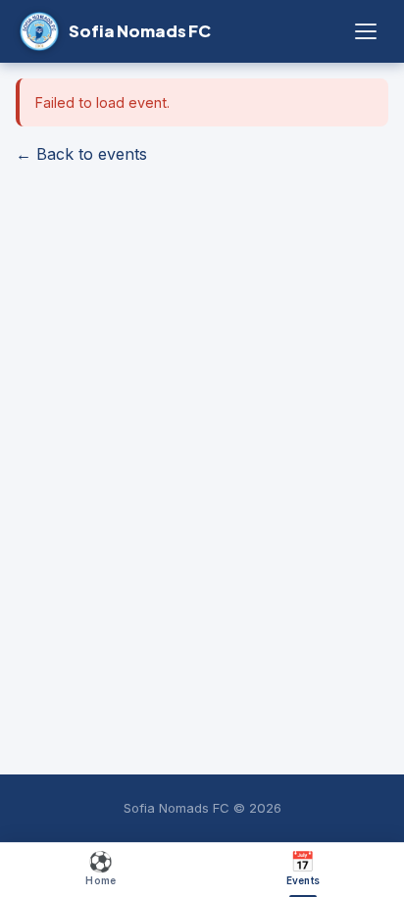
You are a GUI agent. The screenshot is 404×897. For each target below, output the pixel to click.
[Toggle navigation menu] (365, 31)
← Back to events (81, 154)
